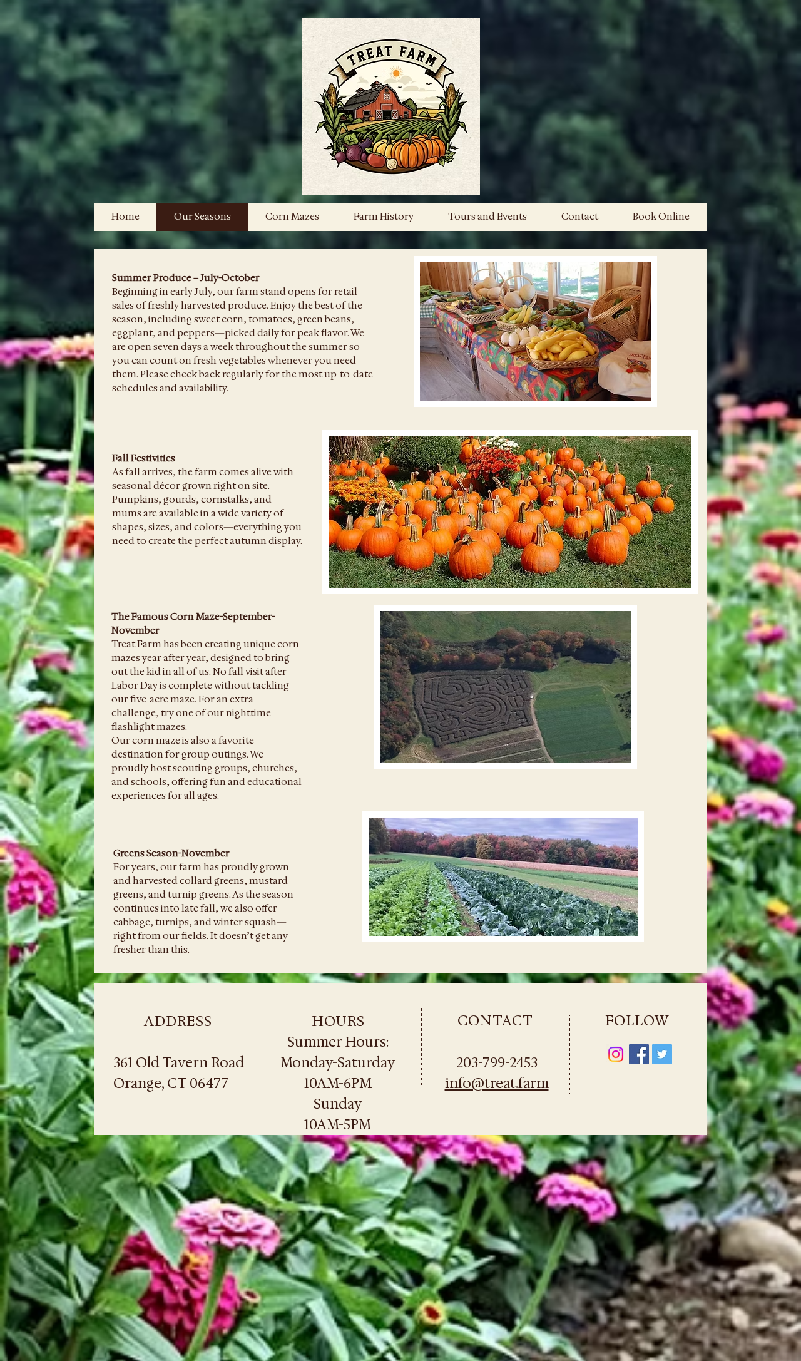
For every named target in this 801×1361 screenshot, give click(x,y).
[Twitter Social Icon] (662, 1054)
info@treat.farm (497, 1083)
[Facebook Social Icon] (639, 1054)
